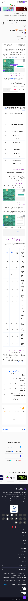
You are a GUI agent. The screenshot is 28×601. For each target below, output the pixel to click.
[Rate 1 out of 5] (10, 411)
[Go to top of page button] (24, 593)
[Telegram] (3, 515)
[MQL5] (20, 515)
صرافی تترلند (12, 78)
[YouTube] (11, 515)
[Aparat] (3, 518)
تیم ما (25, 537)
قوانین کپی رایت (23, 590)
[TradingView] (24, 515)
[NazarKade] (16, 522)
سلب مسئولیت (23, 592)
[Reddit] (24, 518)
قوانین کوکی (24, 589)
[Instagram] (11, 518)
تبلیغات (24, 546)
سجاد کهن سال (12, 30)
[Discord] (16, 518)
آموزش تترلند (20, 362)
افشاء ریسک (24, 587)
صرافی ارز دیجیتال (17, 13)
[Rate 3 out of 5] (7, 411)
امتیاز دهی (24, 551)
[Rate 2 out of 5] (9, 411)
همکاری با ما (23, 548)
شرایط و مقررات (23, 594)
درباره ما (24, 529)
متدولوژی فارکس (23, 535)
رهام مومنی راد (21, 30)
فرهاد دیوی (21, 33)
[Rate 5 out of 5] (4, 411)
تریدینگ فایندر (24, 13)
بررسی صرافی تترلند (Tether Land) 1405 (19, 15)
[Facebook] (7, 518)
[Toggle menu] (24, 597)
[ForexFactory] (24, 522)
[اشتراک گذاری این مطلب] (3, 23)
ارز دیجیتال (13, 57)
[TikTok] (7, 515)
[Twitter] (16, 515)
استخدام (24, 540)
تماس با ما (24, 532)
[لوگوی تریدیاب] (20, 1)
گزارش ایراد (24, 543)
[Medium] (20, 518)
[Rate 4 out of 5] (6, 411)
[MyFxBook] (20, 522)
